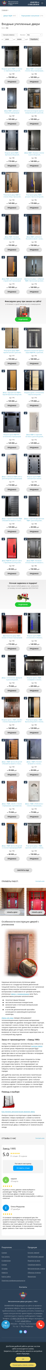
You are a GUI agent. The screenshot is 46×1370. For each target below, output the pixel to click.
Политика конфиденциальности (13, 1281)
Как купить (6, 1257)
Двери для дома (7, 1018)
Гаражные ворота (34, 1265)
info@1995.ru (34, 2)
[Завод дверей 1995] (4, 3)
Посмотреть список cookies (23, 1365)
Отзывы (4, 1269)
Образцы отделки (34, 1273)
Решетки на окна (34, 1261)
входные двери (36, 1046)
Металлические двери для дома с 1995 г (13, 3)
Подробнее (23, 319)
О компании (6, 1261)
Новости (5, 1273)
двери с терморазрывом (20, 994)
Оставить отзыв (23, 1168)
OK (23, 1359)
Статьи (4, 1265)
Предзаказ (11, 82)
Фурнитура (32, 1277)
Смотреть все (39, 881)
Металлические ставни (36, 1269)
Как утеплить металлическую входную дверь (18, 1112)
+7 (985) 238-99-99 (33, 4)
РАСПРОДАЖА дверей (36, 1257)
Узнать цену (12, 912)
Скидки (4, 1253)
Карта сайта (6, 1277)
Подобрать (34, 39)
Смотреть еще (23, 870)
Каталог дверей (33, 1253)
